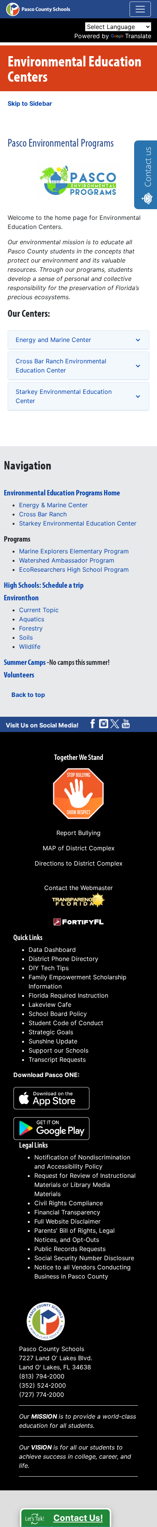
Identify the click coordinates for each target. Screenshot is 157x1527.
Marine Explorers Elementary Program (74, 551)
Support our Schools (58, 1050)
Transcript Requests (57, 1059)
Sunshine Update (53, 1041)
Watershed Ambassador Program (66, 560)
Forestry (31, 628)
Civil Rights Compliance (68, 1203)
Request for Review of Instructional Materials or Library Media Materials (85, 1185)
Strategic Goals (51, 1032)
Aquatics (31, 619)
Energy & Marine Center (53, 505)
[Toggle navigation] (140, 9)
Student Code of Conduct (66, 1023)
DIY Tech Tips (49, 968)
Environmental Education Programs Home (62, 492)
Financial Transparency (67, 1212)
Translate (138, 36)
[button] (65, 1517)
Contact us (147, 167)
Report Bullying (78, 833)
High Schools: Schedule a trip (43, 585)
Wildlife (29, 646)
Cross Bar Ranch (43, 514)
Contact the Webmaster (78, 888)
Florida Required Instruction (68, 995)
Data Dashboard (52, 949)
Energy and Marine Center (53, 339)
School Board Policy (58, 1013)
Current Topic (39, 610)
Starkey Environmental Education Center (64, 396)
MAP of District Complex (79, 848)
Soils (26, 637)
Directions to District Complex (79, 863)
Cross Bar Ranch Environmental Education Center (61, 365)
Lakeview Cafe (50, 1004)
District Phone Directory (63, 959)
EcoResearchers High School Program (74, 569)
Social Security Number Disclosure (84, 1258)
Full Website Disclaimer (67, 1221)
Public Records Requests (70, 1249)
